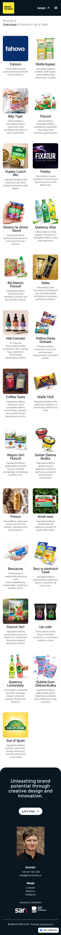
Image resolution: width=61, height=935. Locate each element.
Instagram (30, 894)
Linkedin (30, 887)
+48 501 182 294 (30, 871)
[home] (8, 8)
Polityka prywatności (42, 924)
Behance (30, 891)
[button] (54, 8)
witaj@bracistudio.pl (30, 875)
